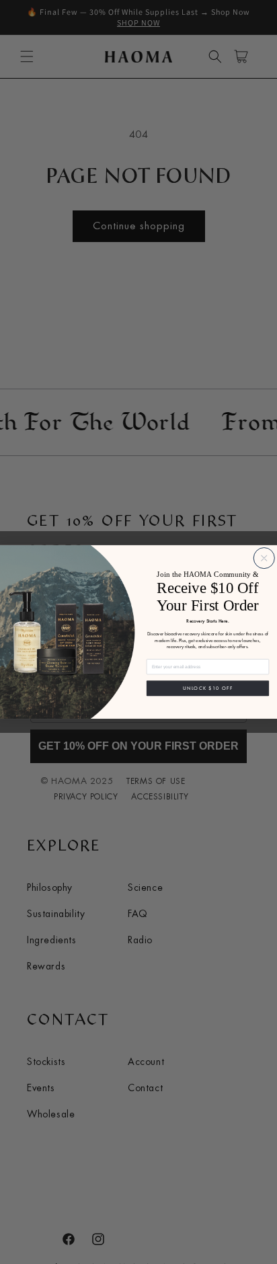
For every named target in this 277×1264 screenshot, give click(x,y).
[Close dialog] (263, 558)
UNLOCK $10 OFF (208, 688)
